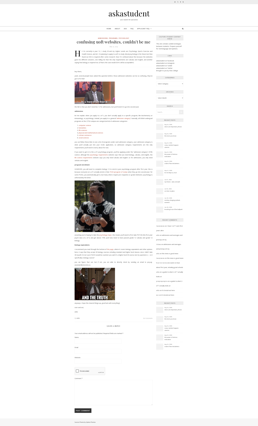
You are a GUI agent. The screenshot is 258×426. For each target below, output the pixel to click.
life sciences (83, 130)
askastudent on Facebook (165, 61)
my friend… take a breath (172, 182)
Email (76, 347)
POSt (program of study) (118, 172)
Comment (79, 378)
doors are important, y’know (173, 127)
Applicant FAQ (143, 29)
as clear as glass (169, 191)
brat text (159, 263)
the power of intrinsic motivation (170, 155)
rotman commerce (85, 135)
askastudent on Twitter (164, 68)
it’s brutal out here (168, 290)
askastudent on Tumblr (164, 66)
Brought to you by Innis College (167, 71)
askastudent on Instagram (165, 63)
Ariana (158, 244)
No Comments (147, 318)
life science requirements (83, 158)
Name (77, 337)
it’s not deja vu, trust (170, 173)
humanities (82, 128)
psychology (124, 38)
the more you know (170, 136)
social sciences (84, 138)
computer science (85, 125)
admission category (123, 118)
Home (109, 29)
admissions (103, 38)
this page (110, 249)
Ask (125, 29)
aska (78, 318)
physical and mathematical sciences (91, 133)
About (117, 29)
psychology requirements (99, 155)
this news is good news (170, 253)
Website (77, 357)
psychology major (105, 235)
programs (113, 38)
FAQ (132, 29)
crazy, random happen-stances (171, 146)
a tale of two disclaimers (171, 163)
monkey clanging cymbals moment (172, 201)
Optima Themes (91, 422)
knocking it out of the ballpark (173, 209)
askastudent (129, 13)
